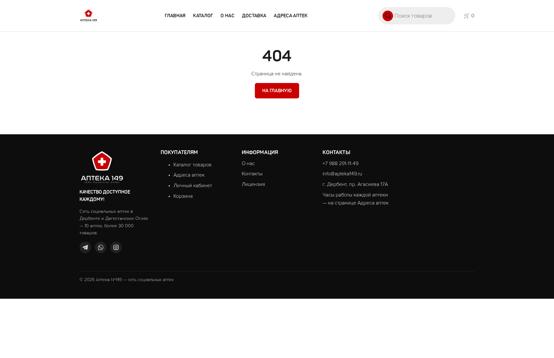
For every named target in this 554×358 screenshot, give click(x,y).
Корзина (183, 196)
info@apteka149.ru (342, 173)
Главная (175, 16)
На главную (277, 91)
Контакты (252, 173)
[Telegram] (85, 247)
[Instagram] (116, 247)
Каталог (203, 16)
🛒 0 (469, 15)
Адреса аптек (290, 16)
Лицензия (253, 184)
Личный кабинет (192, 185)
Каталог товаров (192, 164)
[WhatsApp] (100, 247)
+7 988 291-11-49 (340, 163)
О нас (227, 16)
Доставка (254, 16)
